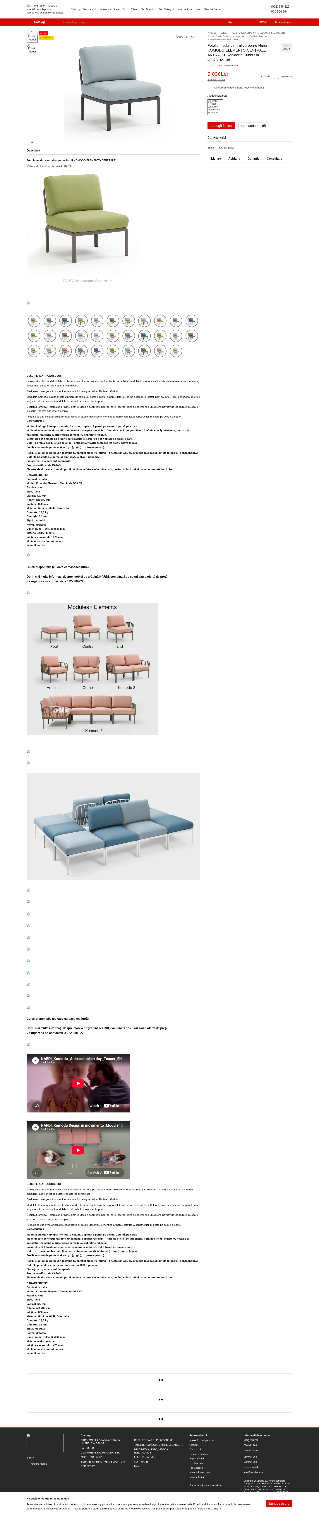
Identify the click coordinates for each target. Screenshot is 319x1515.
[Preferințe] (248, 22)
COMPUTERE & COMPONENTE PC (101, 1452)
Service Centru (213, 9)
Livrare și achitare (109, 9)
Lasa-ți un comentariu (228, 65)
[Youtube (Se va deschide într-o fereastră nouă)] (240, 9)
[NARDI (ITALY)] (186, 37)
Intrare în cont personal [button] (201, 1440)
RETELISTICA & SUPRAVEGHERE (153, 1440)
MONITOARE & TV (91, 1457)
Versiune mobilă (38, 1464)
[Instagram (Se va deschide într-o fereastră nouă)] (226, 9)
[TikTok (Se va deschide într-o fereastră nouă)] (231, 9)
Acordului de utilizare (209, 1508)
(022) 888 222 (280, 6)
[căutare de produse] (59, 22)
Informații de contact (189, 9)
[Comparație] (240, 22)
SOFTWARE (141, 1461)
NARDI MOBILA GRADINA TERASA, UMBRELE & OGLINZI (101, 1442)
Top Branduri (148, 9)
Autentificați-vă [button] (221, 87)
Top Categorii (166, 9)
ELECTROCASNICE (145, 1457)
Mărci (137, 1466)
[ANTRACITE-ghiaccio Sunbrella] (215, 107)
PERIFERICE (88, 1466)
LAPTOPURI (88, 1448)
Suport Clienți (130, 9)
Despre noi (89, 9)
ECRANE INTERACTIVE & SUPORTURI (103, 1461)
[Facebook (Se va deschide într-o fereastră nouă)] (235, 9)
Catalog (75, 9)
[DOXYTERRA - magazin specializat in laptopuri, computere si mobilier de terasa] (45, 1442)
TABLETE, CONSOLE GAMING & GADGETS (158, 1445)
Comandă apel (251, 1450)
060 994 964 (279, 11)
